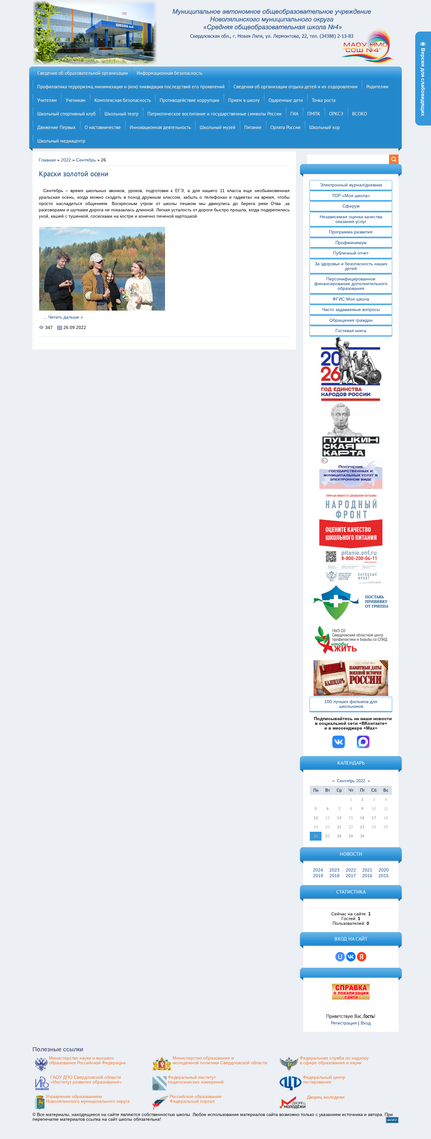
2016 (367, 875)
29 (351, 836)
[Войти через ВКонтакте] (351, 956)
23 (362, 827)
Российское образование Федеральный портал (195, 1099)
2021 (367, 870)
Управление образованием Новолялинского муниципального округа (88, 1099)
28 (339, 836)
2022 (66, 160)
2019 (318, 875)
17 (374, 818)
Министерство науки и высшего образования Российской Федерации (87, 1060)
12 (316, 818)
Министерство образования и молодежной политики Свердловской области (220, 1060)
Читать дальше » (65, 317)
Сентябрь (86, 160)
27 (327, 836)
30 (362, 836)
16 (362, 818)
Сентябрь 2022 (351, 780)
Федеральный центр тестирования (324, 1079)
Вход (366, 1023)
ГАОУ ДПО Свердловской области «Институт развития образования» (86, 1079)
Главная (47, 160)
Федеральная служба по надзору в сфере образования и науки (334, 1060)
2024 (318, 870)
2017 (351, 875)
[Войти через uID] (340, 956)
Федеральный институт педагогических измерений (196, 1079)
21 (339, 827)
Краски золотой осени (74, 173)
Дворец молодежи (326, 1097)
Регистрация (344, 1023)
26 (316, 836)
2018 (334, 875)
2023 (334, 870)
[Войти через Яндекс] (361, 956)
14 (339, 818)
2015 (384, 875)
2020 (384, 870)
